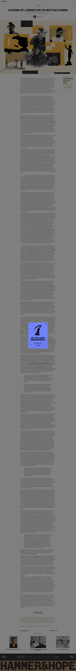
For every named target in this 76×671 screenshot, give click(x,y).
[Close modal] (46, 324)
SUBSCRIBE (38, 345)
